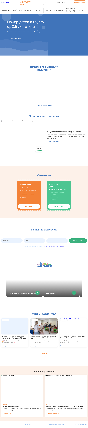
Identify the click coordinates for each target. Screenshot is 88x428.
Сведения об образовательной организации (70, 10)
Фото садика (27, 10)
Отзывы (48, 10)
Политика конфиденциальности (56, 424)
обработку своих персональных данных (54, 246)
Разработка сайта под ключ (80, 424)
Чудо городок (6, 10)
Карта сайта (28, 424)
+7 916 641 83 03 (59, 2)
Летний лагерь (17, 10)
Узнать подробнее (53, 141)
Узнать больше (16, 38)
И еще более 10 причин (44, 105)
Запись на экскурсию (80, 2)
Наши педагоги (59, 10)
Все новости (44, 353)
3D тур (38, 10)
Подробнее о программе (53, 413)
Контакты (82, 10)
